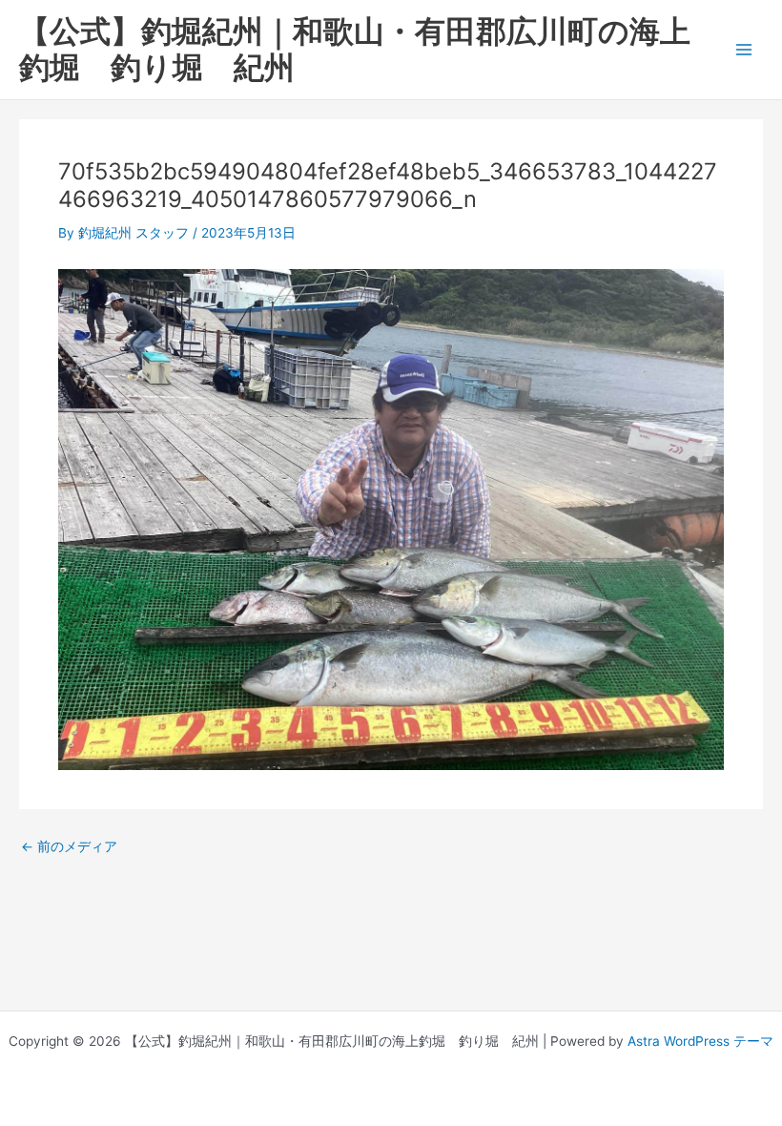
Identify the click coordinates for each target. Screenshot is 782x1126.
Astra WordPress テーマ (700, 1041)
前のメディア (69, 847)
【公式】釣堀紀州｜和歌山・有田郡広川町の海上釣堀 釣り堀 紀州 (354, 49)
